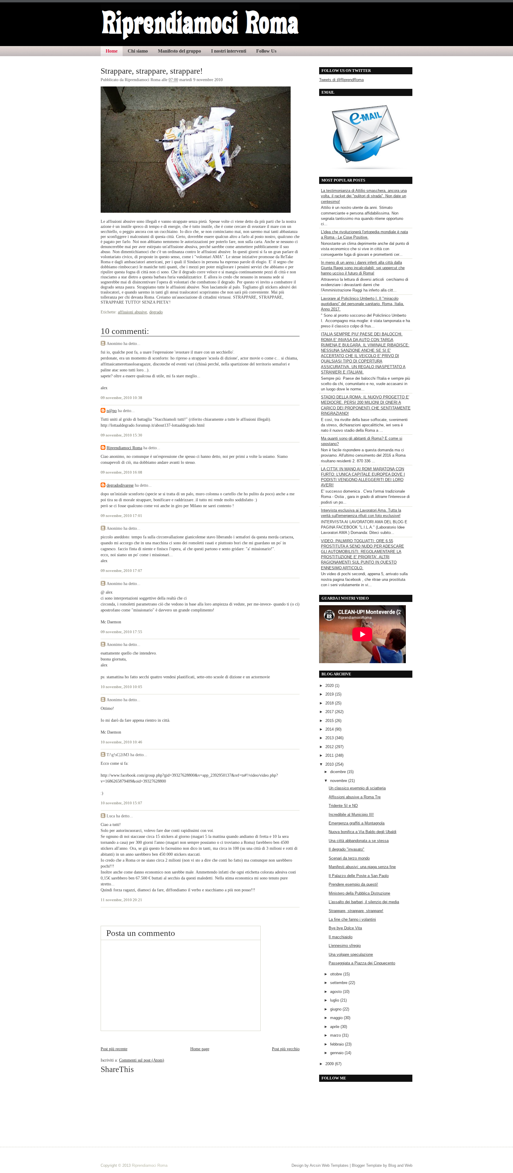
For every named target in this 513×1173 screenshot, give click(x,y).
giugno (336, 1009)
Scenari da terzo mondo (349, 858)
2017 (330, 712)
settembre (339, 982)
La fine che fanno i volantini (352, 919)
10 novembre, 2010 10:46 (121, 742)
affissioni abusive (132, 312)
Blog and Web (400, 1165)
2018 (330, 703)
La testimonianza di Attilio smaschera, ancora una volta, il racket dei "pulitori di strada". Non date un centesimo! (364, 196)
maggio (337, 1018)
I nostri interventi (228, 50)
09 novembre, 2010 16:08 (121, 472)
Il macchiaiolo (340, 937)
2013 (330, 738)
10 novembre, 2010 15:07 (121, 803)
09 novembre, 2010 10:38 (121, 398)
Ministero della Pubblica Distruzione (359, 893)
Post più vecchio (286, 1048)
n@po (112, 410)
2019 (330, 694)
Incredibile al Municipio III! (351, 814)
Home (112, 50)
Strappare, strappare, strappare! (152, 71)
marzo (336, 1035)
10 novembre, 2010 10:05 (121, 687)
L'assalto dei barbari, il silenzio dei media (364, 902)
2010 (330, 764)
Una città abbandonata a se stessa (359, 840)
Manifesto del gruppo (179, 50)
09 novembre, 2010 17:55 (121, 632)
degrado (156, 312)
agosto (336, 991)
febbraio (337, 1044)
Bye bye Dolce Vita (345, 928)
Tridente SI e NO (343, 805)
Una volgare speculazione (351, 954)
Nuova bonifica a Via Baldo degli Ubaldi (362, 832)
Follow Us (266, 50)
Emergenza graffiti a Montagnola (356, 823)
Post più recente (114, 1048)
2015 (330, 720)
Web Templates (335, 1165)
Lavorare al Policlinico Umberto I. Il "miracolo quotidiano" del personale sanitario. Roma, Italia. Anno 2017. (362, 303)
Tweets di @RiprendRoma (341, 80)
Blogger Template (367, 1165)
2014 (330, 729)
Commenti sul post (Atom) (141, 1060)
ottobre (336, 974)
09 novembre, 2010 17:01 (121, 516)
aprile (335, 1026)
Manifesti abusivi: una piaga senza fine (362, 867)
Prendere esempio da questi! (353, 884)
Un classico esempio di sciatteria (357, 788)
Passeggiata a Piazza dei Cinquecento (362, 963)
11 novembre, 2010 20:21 (121, 900)
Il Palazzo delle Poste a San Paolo (359, 876)
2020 (330, 685)
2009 (330, 1064)
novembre (339, 780)
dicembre (338, 772)
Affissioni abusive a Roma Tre (355, 797)
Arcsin (315, 1165)
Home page (199, 1048)
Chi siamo (138, 50)
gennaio (337, 1053)
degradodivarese (120, 485)
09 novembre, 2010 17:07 (121, 571)
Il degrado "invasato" (346, 849)
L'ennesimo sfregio (345, 945)
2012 (330, 747)
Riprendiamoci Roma (124, 447)
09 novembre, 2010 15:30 (121, 435)
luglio (335, 1000)
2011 (330, 755)
